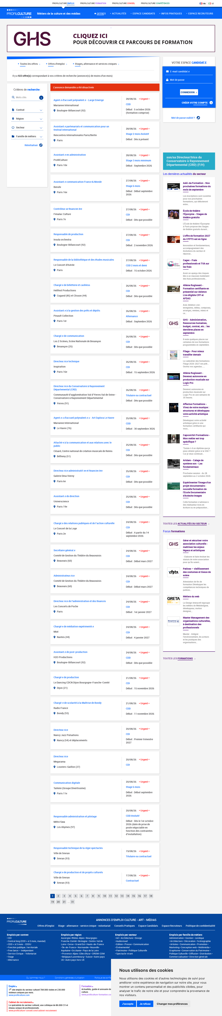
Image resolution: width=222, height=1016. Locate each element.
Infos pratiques (171, 13)
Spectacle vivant (124, 953)
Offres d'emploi (56, 63)
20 (58, 901)
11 (110, 896)
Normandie (83, 947)
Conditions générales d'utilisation (69, 977)
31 (72, 901)
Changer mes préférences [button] (172, 1003)
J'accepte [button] (127, 1003)
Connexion (188, 92)
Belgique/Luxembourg (73, 956)
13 (122, 896)
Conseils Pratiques (124, 925)
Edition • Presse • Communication (132, 944)
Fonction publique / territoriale (23, 947)
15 (133, 896)
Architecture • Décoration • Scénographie (190, 941)
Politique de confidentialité (200, 925)
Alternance (13, 959)
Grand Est (80, 944)
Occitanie (76, 950)
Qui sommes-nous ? (35, 977)
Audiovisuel (122, 941)
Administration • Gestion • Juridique (186, 937)
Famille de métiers (26, 136)
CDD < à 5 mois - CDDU (19, 944)
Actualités (119, 13)
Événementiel (123, 947)
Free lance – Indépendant (20, 950)
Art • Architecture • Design (129, 937)
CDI (10, 937)
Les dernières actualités (184, 174)
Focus (174, 531)
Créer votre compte (195, 102)
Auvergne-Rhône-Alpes (72, 937)
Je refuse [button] (145, 1003)
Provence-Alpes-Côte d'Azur (76, 953)
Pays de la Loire (91, 950)
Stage (11, 956)
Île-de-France (69, 947)
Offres (101, 13)
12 (116, 896)
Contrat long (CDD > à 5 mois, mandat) (26, 941)
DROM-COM (98, 953)
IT (213, 3)
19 (52, 901)
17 (145, 896)
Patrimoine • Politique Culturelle (131, 950)
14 (127, 896)
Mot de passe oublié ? (183, 117)
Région (20, 118)
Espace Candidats (148, 925)
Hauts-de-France (95, 944)
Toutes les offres (29, 63)
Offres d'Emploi (45, 925)
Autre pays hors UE (74, 959)
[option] (189, 593)
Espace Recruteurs (172, 925)
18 (151, 896)
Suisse (89, 956)
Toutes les (185, 523)
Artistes (174, 944)
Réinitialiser (31, 145)
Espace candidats (144, 13)
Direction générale (198, 956)
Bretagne (82, 941)
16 (139, 896)
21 (64, 901)
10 (104, 896)
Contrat (20, 109)
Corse (71, 944)
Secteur (20, 127)
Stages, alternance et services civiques (96, 63)
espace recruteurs (200, 13)
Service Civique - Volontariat (22, 953)
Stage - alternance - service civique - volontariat (84, 925)
